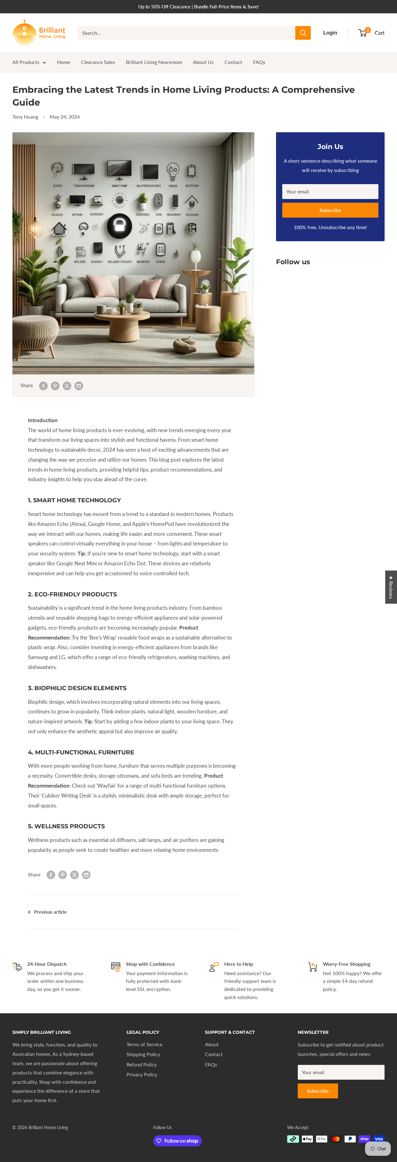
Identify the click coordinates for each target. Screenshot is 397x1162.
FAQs (259, 62)
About (212, 1044)
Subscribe (330, 210)
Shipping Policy (143, 1054)
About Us (203, 62)
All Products (25, 62)
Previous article (50, 912)
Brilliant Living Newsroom (154, 62)
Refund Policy (142, 1064)
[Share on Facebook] (43, 385)
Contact (233, 62)
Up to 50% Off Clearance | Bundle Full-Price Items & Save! (198, 6)
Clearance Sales (98, 62)
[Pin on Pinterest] (55, 385)
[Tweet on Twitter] (67, 385)
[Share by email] (78, 385)
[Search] (303, 33)
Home (63, 62)
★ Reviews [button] (391, 587)
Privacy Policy (142, 1074)
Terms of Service (144, 1044)
